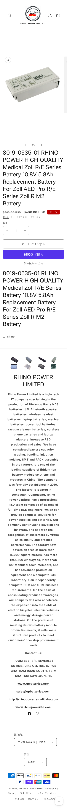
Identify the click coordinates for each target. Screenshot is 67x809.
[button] (10, 15)
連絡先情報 (49, 798)
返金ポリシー (26, 793)
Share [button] (11, 336)
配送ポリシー (34, 798)
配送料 (6, 217)
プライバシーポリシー (48, 793)
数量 (5, 223)
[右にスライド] (42, 145)
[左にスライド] (25, 145)
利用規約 (19, 798)
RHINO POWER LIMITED (31, 788)
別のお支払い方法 (33, 263)
